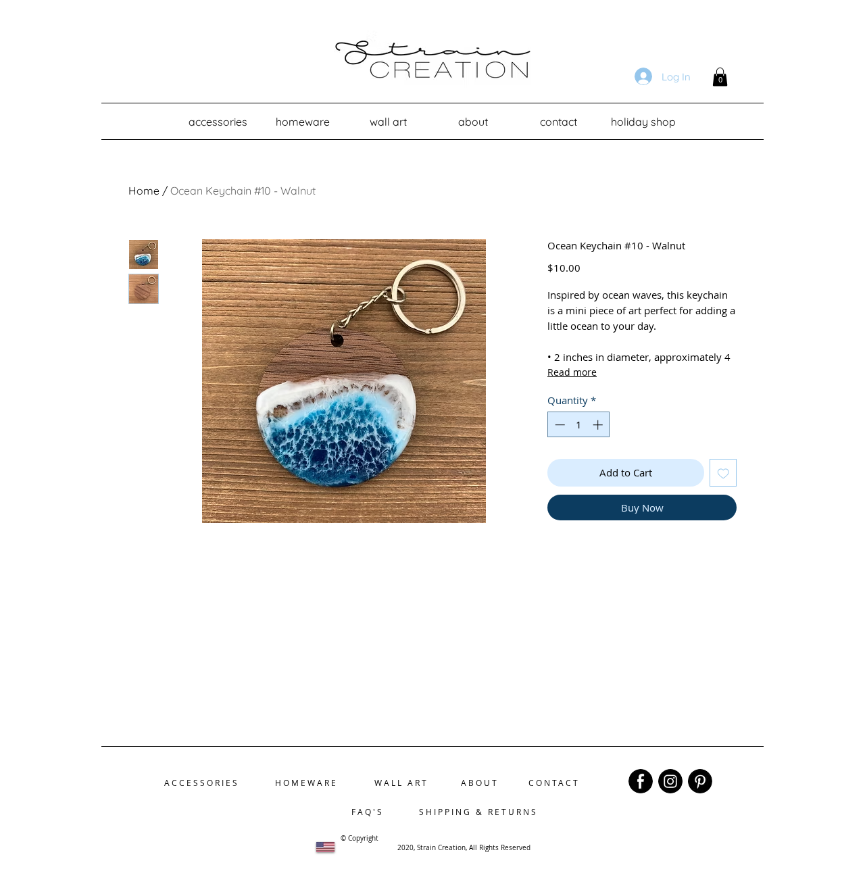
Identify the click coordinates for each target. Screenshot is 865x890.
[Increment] (599, 424)
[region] (640, 781)
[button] (720, 77)
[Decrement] (558, 424)
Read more (572, 372)
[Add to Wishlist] (723, 473)
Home (143, 190)
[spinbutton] (579, 424)
